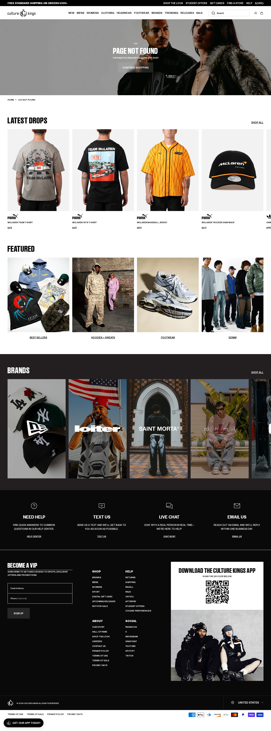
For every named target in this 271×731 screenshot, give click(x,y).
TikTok (129, 655)
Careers (97, 641)
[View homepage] (22, 13)
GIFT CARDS (217, 3)
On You (129, 596)
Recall (129, 586)
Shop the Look (101, 636)
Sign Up (18, 613)
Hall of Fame (99, 631)
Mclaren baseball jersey (152, 222)
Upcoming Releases (103, 601)
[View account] (256, 13)
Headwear (124, 12)
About (97, 620)
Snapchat (131, 641)
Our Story (98, 626)
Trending (171, 12)
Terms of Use (100, 655)
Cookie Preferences (138, 610)
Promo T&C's (99, 665)
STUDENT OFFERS (196, 3)
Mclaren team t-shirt (20, 222)
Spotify (130, 650)
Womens (93, 12)
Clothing (107, 12)
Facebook (131, 626)
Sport (96, 591)
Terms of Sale (100, 660)
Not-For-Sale (100, 606)
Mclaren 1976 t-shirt (84, 222)
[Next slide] (263, 169)
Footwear (141, 12)
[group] (37, 428)
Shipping (130, 582)
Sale (199, 12)
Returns (130, 577)
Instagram (131, 636)
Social (131, 620)
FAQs (128, 591)
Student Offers (135, 606)
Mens (80, 12)
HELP (249, 3)
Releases (187, 12)
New (71, 12)
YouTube (130, 646)
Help (129, 571)
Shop (96, 571)
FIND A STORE (235, 3)
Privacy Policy (100, 650)
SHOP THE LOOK (173, 3)
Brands (157, 12)
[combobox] (229, 13)
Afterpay (130, 601)
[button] (261, 13)
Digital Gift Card (102, 596)
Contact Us (99, 646)
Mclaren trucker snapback (218, 222)
